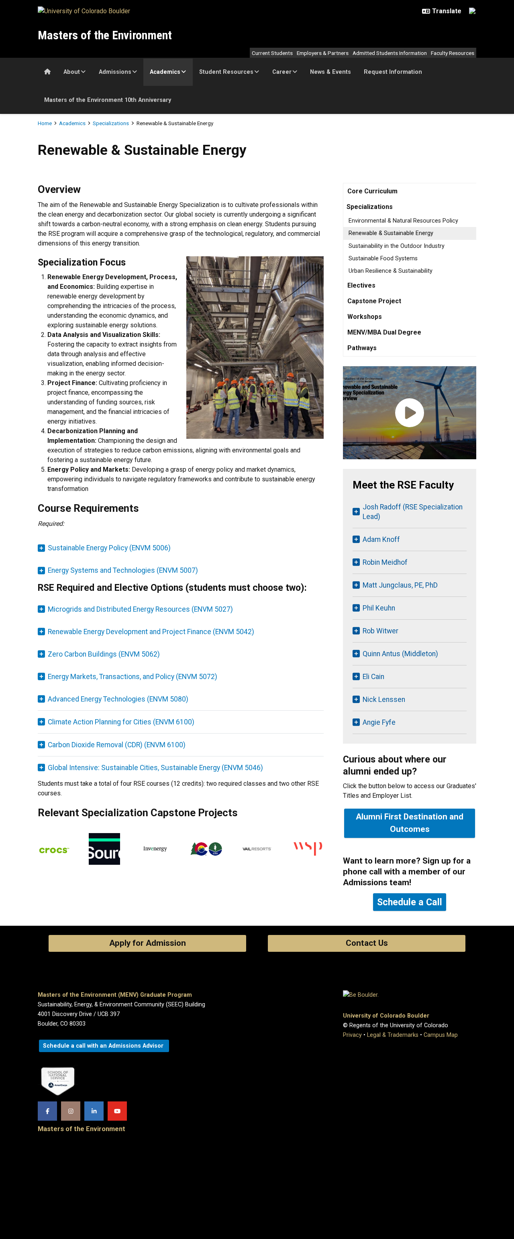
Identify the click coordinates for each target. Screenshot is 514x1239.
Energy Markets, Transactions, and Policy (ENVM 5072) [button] (132, 677)
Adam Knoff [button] (381, 539)
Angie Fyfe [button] (379, 722)
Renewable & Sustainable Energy (391, 233)
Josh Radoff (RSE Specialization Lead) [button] (413, 512)
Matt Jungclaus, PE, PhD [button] (400, 585)
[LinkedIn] (94, 1111)
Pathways (362, 348)
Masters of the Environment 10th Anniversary (107, 100)
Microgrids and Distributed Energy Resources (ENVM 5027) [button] (140, 609)
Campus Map (441, 1035)
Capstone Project (374, 301)
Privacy (352, 1035)
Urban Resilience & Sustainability (390, 271)
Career (282, 72)
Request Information (393, 72)
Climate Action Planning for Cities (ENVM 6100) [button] (121, 722)
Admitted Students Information (390, 53)
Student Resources (226, 72)
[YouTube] (117, 1111)
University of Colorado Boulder (386, 1015)
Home (45, 123)
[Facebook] (47, 1111)
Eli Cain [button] (373, 677)
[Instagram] (70, 1111)
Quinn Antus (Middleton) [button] (400, 654)
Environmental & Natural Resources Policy (403, 220)
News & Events (330, 72)
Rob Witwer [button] (380, 631)
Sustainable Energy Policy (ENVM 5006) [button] (109, 548)
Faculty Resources (452, 53)
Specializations (111, 123)
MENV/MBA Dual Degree (384, 332)
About (71, 72)
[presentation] (53, 852)
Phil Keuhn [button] (379, 608)
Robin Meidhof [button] (385, 562)
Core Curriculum (372, 191)
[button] (181, 699)
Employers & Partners (323, 53)
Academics (165, 72)
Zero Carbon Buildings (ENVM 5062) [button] (104, 654)
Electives (361, 285)
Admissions (115, 72)
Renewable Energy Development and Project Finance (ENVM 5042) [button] (151, 632)
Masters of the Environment (105, 35)
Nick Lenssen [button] (384, 700)
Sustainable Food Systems (383, 258)
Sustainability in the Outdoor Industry (397, 246)
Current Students (272, 53)
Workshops (364, 316)
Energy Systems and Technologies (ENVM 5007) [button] (123, 570)
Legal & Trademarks (392, 1035)
